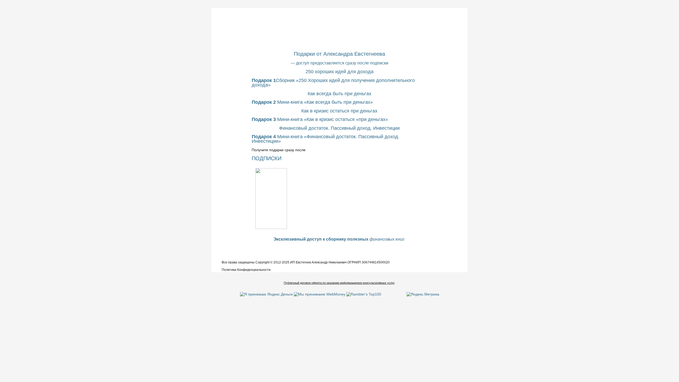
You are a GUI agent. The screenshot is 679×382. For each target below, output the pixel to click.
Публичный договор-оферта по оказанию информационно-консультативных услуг (339, 282)
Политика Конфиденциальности (246, 270)
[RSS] (216, 264)
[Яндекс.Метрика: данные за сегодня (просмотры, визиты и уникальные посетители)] (423, 294)
